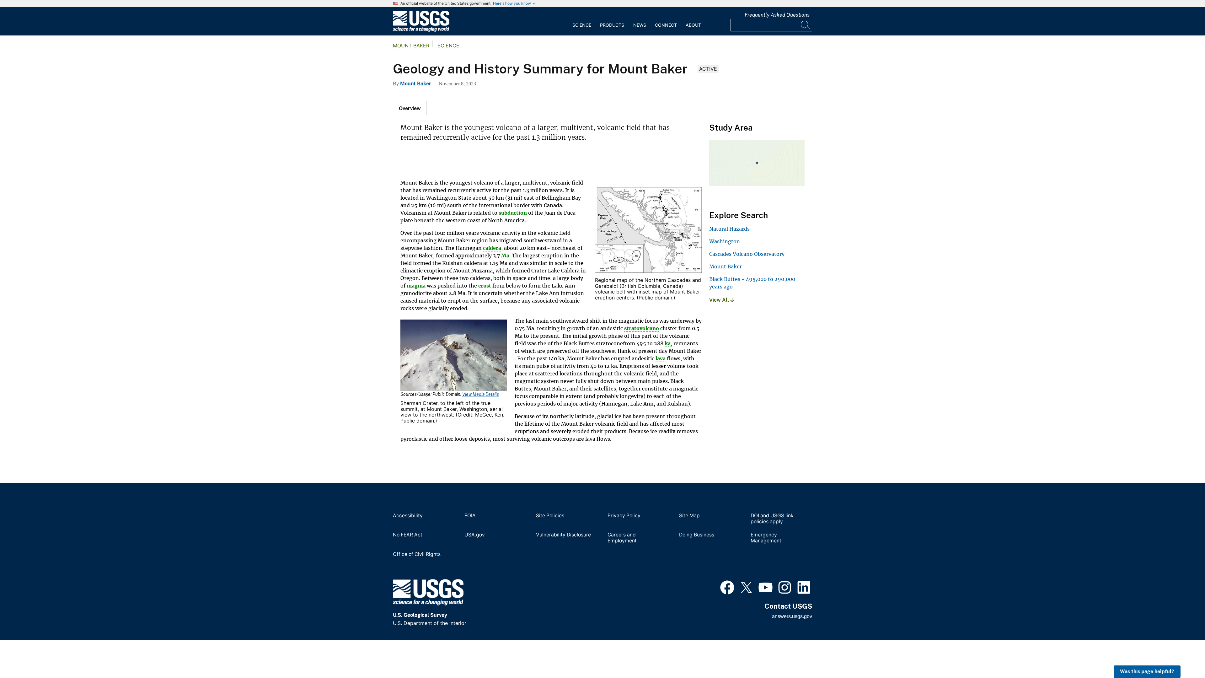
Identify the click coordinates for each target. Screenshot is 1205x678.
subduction (513, 213)
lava (661, 358)
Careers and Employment (622, 538)
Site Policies (550, 516)
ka (668, 343)
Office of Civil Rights (417, 554)
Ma (505, 255)
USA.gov (474, 535)
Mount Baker (411, 45)
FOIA (470, 516)
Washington (724, 241)
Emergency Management (766, 538)
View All (719, 300)
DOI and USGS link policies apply (772, 519)
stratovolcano (641, 328)
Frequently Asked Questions (777, 15)
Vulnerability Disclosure (563, 535)
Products (612, 25)
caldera (492, 248)
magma (416, 285)
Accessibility (408, 516)
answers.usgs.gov (792, 616)
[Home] (421, 30)
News (639, 25)
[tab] (410, 108)
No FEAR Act (407, 535)
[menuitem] (582, 21)
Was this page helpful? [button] (1147, 672)
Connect (666, 25)
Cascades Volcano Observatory (747, 254)
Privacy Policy (624, 516)
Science (581, 25)
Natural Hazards (729, 229)
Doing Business (696, 535)
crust (484, 285)
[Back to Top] (1182, 655)
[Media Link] (648, 230)
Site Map (689, 516)
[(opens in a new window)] (727, 586)
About (693, 25)
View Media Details (480, 394)
